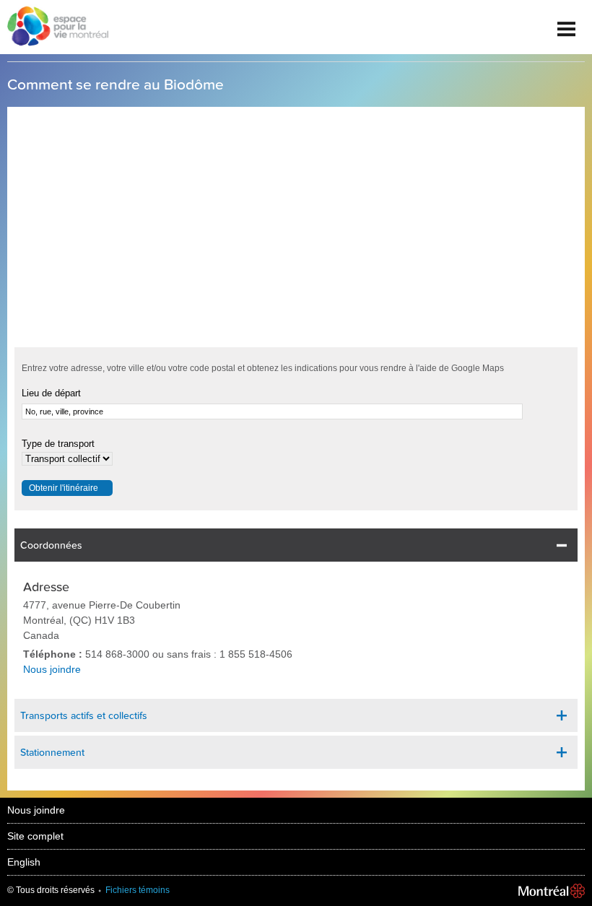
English (23, 862)
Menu (566, 23)
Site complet (35, 836)
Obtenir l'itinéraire (63, 488)
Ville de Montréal (551, 890)
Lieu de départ (51, 393)
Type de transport (58, 443)
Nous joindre (52, 669)
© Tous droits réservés (51, 890)
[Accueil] (54, 27)
